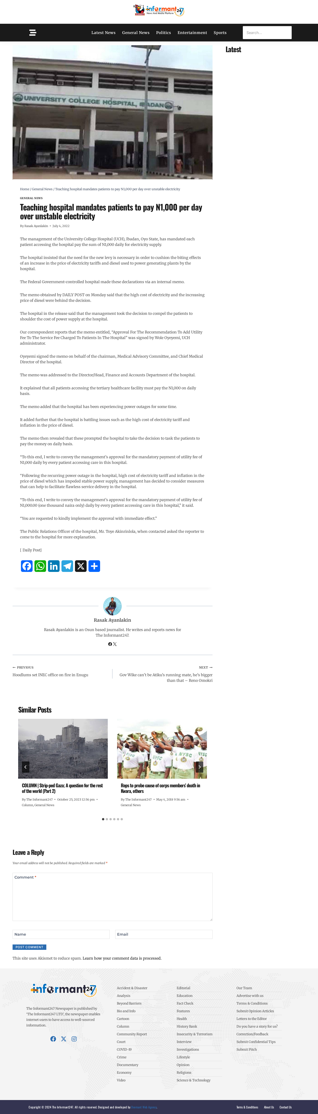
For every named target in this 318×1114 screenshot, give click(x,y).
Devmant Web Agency (144, 1107)
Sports (220, 32)
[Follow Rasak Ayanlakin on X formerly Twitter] (115, 644)
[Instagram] (74, 1039)
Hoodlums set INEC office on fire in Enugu (50, 671)
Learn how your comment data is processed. (122, 958)
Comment (25, 877)
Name (20, 934)
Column (27, 805)
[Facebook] (53, 1039)
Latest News (103, 32)
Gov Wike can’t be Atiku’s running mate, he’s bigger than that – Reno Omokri (166, 674)
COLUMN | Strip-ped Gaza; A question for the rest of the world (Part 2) (62, 788)
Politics (163, 32)
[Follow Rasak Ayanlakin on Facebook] (110, 644)
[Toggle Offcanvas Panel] (32, 32)
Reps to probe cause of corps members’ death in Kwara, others (160, 788)
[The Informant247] (159, 11)
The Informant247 (39, 799)
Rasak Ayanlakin (36, 226)
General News (136, 32)
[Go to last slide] (25, 767)
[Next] (199, 767)
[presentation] (63, 749)
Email (122, 934)
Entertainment (192, 32)
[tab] (103, 819)
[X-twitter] (64, 1039)
